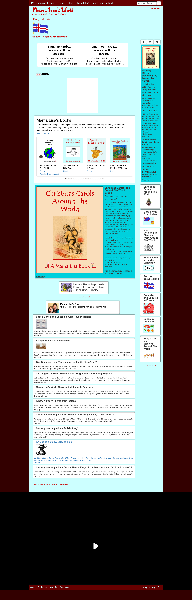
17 (95, 178)
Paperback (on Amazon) (49, 174)
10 (82, 178)
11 (84, 178)
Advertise (53, 586)
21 (103, 178)
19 (99, 178)
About (33, 586)
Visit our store (43, 133)
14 (89, 178)
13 (88, 178)
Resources (64, 586)
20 (101, 178)
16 (93, 178)
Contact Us (42, 586)
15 (91, 178)
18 (97, 178)
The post (37, 462)
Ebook (42, 171)
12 (86, 178)
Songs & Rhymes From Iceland (50, 36)
